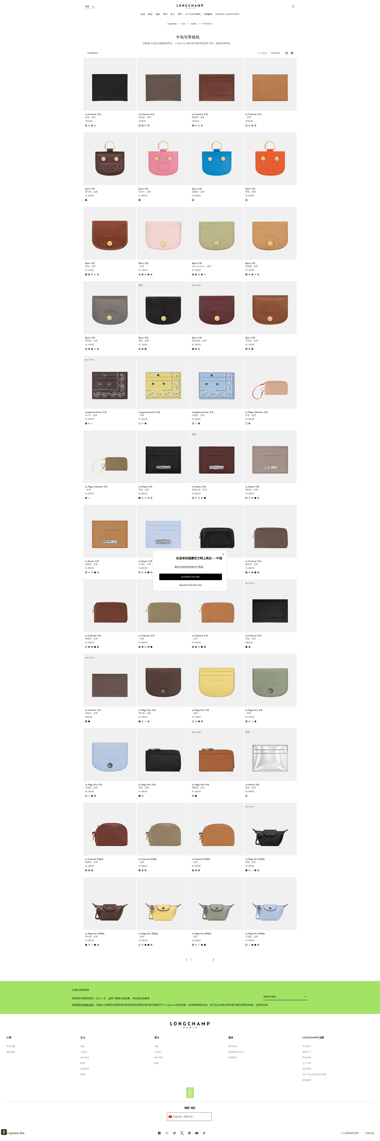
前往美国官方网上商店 (190, 577)
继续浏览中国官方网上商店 (190, 585)
